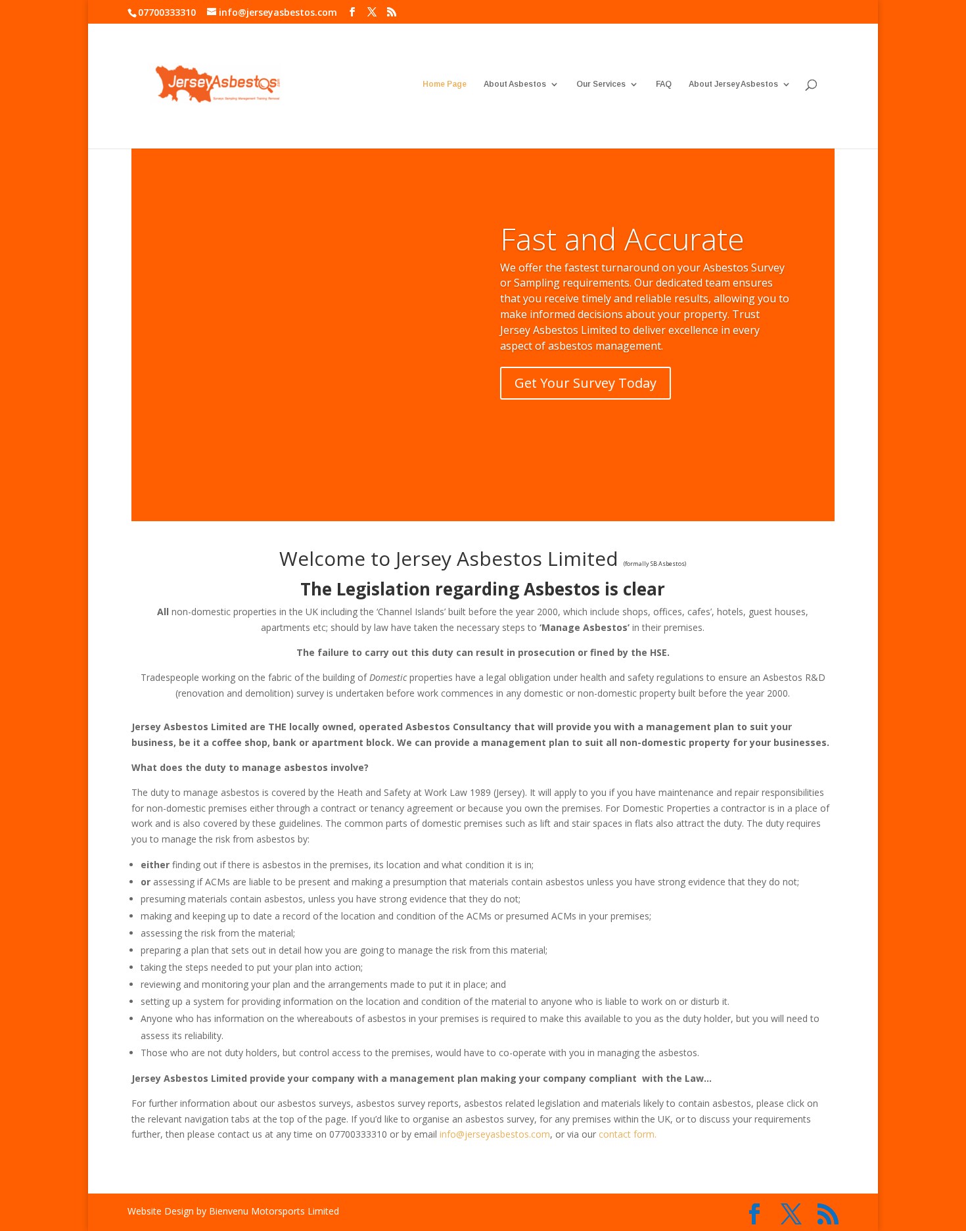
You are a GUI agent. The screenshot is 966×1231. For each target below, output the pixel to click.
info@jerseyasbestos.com (495, 1134)
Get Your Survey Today (585, 383)
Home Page (445, 84)
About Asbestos (515, 84)
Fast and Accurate (622, 238)
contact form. (627, 1134)
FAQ (664, 84)
